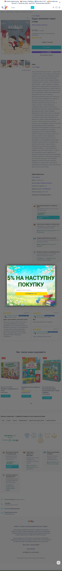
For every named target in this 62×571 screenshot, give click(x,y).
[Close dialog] (53, 267)
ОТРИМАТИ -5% (31, 294)
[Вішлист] (56, 7)
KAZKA (6, 7)
